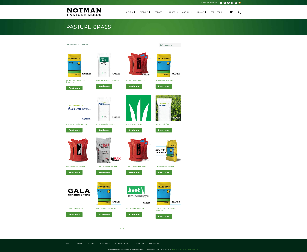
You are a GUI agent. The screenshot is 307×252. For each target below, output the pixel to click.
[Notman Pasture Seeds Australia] (87, 12)
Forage (158, 12)
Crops (172, 12)
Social (79, 243)
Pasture (144, 12)
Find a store (154, 243)
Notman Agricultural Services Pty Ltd (185, 249)
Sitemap (91, 243)
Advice (200, 12)
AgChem (186, 12)
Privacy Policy (121, 243)
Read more (74, 88)
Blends (129, 12)
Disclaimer (105, 243)
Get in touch (217, 12)
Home (68, 243)
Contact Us (139, 243)
